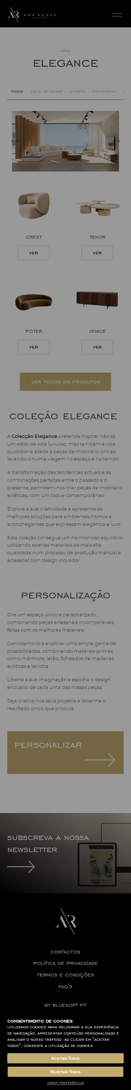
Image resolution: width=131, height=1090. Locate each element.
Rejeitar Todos (65, 1071)
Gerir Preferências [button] (65, 1082)
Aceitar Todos (65, 1058)
